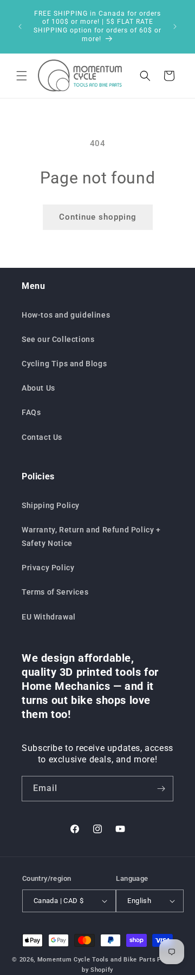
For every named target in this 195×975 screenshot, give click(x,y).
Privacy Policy (48, 567)
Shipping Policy (51, 505)
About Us (38, 388)
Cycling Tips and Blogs (64, 363)
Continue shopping (97, 217)
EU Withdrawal (49, 616)
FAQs (31, 412)
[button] (22, 76)
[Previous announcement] (20, 26)
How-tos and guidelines (66, 315)
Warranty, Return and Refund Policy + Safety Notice (91, 536)
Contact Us (42, 437)
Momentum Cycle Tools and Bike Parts (96, 959)
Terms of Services (55, 592)
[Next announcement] (175, 26)
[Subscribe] (161, 788)
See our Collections (58, 339)
